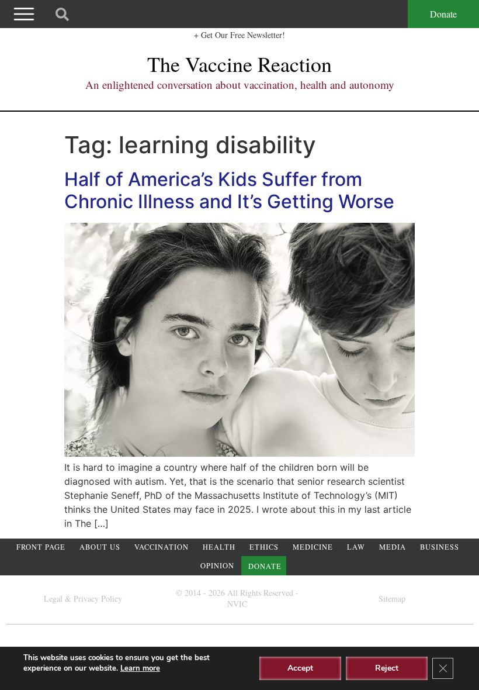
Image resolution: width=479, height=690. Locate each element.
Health (219, 547)
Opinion (217, 566)
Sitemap (392, 598)
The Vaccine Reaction (239, 64)
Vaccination (161, 547)
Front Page (40, 547)
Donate (443, 14)
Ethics (264, 547)
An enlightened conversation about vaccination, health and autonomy (239, 84)
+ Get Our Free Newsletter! (239, 34)
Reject (386, 668)
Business (439, 547)
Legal (53, 598)
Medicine (313, 547)
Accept (300, 668)
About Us (99, 547)
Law (356, 547)
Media (392, 547)
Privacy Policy (98, 598)
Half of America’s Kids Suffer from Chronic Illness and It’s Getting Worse (229, 190)
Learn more (140, 668)
